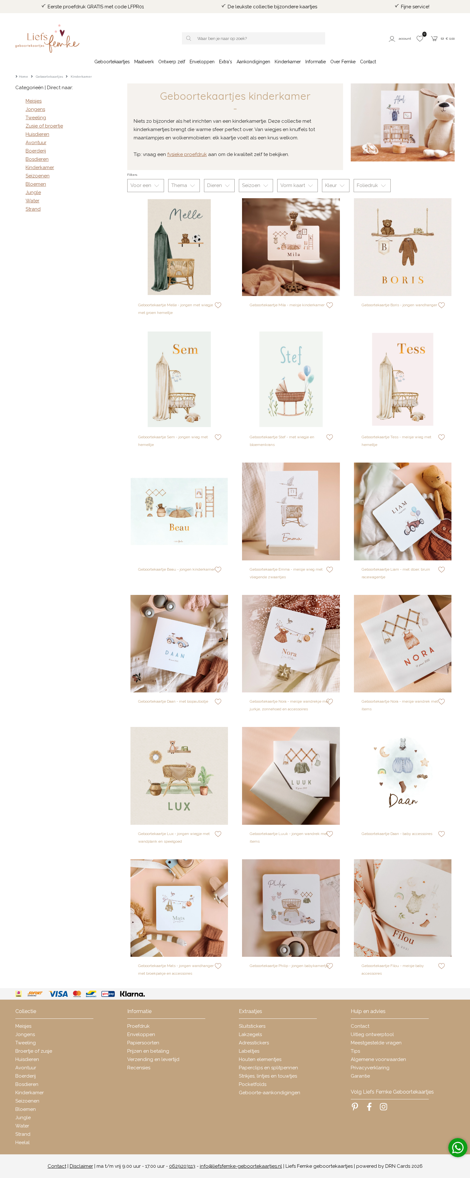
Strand (33, 209)
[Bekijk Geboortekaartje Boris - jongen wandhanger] (403, 247)
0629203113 (182, 1166)
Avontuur (36, 142)
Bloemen (36, 184)
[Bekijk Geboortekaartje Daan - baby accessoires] (403, 776)
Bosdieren (37, 159)
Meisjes (34, 101)
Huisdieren (37, 134)
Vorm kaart (293, 185)
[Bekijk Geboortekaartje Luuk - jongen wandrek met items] (291, 776)
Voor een (141, 185)
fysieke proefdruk (187, 154)
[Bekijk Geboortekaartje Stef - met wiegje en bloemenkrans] (291, 379)
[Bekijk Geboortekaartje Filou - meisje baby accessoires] (403, 908)
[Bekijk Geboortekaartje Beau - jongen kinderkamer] (179, 511)
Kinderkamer (40, 167)
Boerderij (36, 151)
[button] (400, 38)
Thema (179, 185)
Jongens (35, 109)
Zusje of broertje (44, 126)
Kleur (331, 185)
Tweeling (36, 118)
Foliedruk (368, 185)
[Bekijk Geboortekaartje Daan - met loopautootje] (179, 644)
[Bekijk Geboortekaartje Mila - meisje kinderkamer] (291, 247)
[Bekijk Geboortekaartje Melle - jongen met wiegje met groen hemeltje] (179, 247)
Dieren (215, 185)
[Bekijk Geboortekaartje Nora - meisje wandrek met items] (403, 644)
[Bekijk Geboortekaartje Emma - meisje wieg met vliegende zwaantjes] (291, 511)
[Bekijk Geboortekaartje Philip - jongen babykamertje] (291, 908)
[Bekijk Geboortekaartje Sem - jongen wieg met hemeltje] (179, 379)
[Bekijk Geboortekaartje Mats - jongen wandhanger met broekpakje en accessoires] (179, 908)
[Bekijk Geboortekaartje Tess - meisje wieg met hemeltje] (403, 379)
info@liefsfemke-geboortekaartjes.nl (241, 1166)
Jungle (33, 192)
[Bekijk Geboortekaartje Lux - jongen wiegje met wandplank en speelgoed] (179, 776)
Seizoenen (38, 176)
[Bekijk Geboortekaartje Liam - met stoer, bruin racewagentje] (403, 511)
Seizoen (252, 185)
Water (32, 201)
